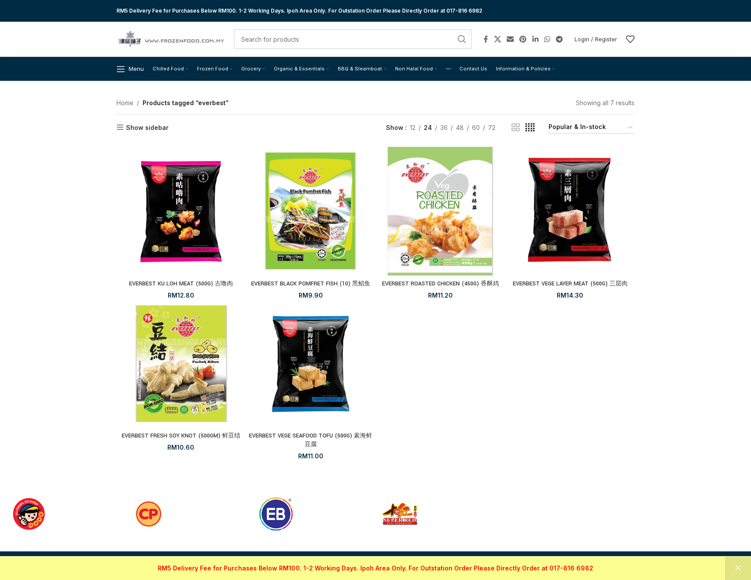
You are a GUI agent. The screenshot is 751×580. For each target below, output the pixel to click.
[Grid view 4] (530, 127)
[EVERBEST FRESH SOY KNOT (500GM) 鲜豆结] (181, 363)
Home (124, 102)
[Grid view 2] (516, 127)
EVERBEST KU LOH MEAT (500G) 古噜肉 (181, 284)
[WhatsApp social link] (547, 39)
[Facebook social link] (486, 39)
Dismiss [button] (738, 568)
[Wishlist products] (630, 39)
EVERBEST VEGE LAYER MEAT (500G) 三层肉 (570, 284)
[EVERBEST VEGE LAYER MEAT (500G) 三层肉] (570, 211)
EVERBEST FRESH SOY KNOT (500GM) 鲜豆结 (181, 436)
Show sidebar (147, 127)
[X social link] (497, 39)
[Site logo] (170, 38)
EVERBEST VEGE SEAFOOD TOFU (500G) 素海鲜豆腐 (310, 440)
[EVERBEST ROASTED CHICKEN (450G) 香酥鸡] (440, 211)
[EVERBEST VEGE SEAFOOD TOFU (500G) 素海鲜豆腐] (311, 363)
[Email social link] (510, 39)
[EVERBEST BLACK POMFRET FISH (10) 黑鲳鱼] (311, 211)
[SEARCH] (462, 39)
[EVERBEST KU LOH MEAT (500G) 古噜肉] (181, 211)
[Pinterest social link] (523, 39)
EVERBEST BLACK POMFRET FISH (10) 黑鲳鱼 (310, 284)
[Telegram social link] (559, 39)
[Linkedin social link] (535, 39)
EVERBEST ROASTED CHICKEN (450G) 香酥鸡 (440, 284)
